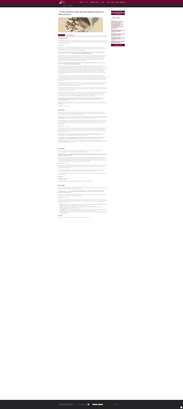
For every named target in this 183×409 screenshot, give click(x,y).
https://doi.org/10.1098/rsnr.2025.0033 (72, 63)
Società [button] (80, 2)
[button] (119, 404)
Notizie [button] (102, 2)
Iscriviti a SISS (118, 11)
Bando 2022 (60, 176)
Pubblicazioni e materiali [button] (94, 2)
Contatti (112, 2)
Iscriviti (107, 2)
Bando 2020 (60, 215)
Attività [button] (86, 2)
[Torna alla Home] (62, 2)
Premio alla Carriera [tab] (70, 35)
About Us (123, 2)
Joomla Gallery (60, 163)
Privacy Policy (95, 404)
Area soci (117, 2)
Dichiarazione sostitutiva (62, 178)
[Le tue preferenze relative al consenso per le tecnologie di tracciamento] (181, 407)
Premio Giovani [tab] (61, 35)
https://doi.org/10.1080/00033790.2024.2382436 (82, 53)
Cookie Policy (100, 404)
